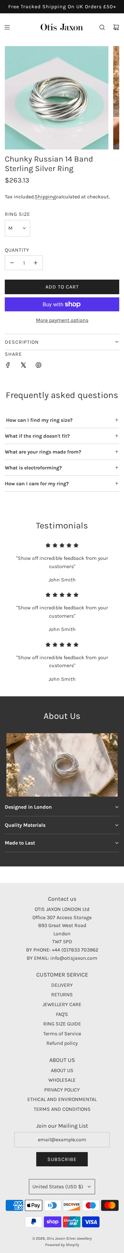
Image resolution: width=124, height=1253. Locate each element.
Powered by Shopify (62, 1245)
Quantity (17, 250)
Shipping (45, 197)
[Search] (102, 27)
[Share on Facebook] (8, 366)
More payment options (62, 320)
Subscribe (62, 1159)
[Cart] (116, 27)
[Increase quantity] (36, 263)
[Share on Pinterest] (38, 366)
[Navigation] (7, 27)
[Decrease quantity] (12, 263)
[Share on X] (23, 366)
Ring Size (17, 214)
